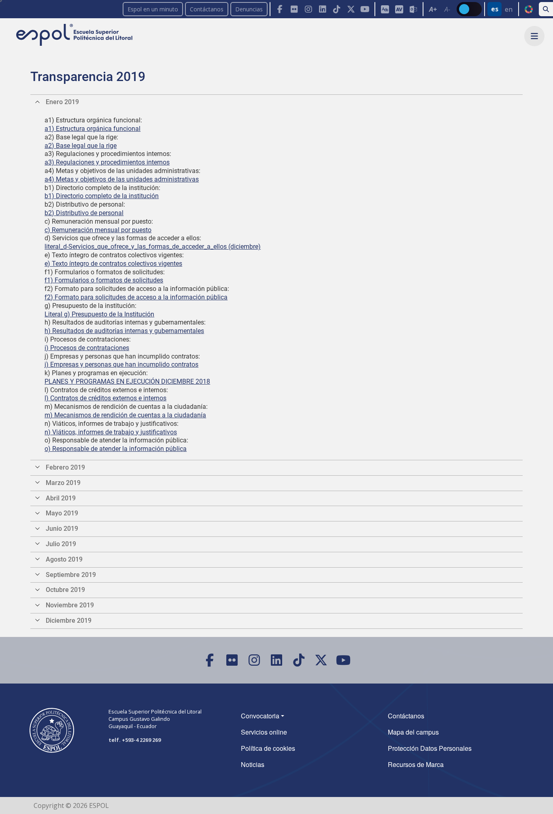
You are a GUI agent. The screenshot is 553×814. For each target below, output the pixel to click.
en (509, 9)
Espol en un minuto (153, 9)
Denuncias (249, 9)
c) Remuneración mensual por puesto (98, 230)
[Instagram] (308, 9)
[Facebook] (280, 9)
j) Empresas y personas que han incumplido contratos (121, 364)
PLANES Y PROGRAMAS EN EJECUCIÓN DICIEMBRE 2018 (127, 381)
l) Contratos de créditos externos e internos (105, 398)
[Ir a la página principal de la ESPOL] (75, 35)
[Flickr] (294, 9)
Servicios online (264, 732)
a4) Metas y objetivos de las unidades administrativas (122, 179)
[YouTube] (365, 9)
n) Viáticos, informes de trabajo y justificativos (111, 432)
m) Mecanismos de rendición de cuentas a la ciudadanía (125, 415)
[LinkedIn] (322, 9)
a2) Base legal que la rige (81, 146)
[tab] (276, 102)
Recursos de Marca (416, 764)
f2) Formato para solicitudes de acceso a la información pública (136, 297)
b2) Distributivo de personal (84, 213)
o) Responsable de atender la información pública (116, 449)
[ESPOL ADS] (385, 9)
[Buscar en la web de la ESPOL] (546, 9)
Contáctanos (206, 9)
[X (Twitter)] (351, 9)
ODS (528, 9)
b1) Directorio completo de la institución (102, 196)
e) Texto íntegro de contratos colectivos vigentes (113, 263)
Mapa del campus (413, 732)
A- (447, 9)
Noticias (252, 764)
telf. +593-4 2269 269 (134, 739)
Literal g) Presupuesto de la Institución (99, 314)
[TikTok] (337, 9)
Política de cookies (268, 748)
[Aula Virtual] (399, 9)
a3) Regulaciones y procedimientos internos (107, 162)
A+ (433, 9)
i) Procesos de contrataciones (87, 348)
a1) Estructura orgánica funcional (92, 128)
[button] (534, 36)
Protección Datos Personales (430, 748)
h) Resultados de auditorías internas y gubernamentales (124, 331)
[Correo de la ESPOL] (413, 9)
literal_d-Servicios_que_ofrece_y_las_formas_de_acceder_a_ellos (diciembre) (153, 246)
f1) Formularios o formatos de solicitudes (104, 280)
